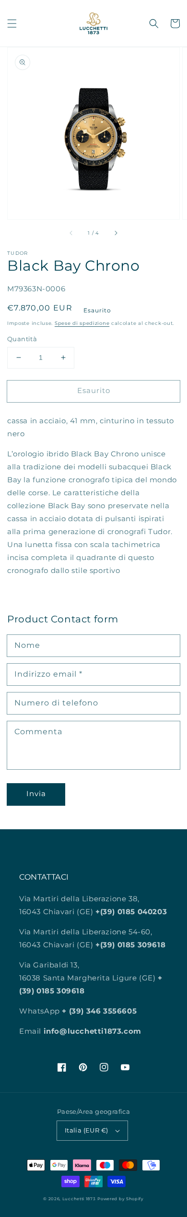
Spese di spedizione (82, 323)
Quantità (22, 339)
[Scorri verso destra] (115, 232)
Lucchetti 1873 (79, 1198)
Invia (36, 793)
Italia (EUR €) (86, 1130)
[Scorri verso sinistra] (71, 232)
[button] (12, 23)
